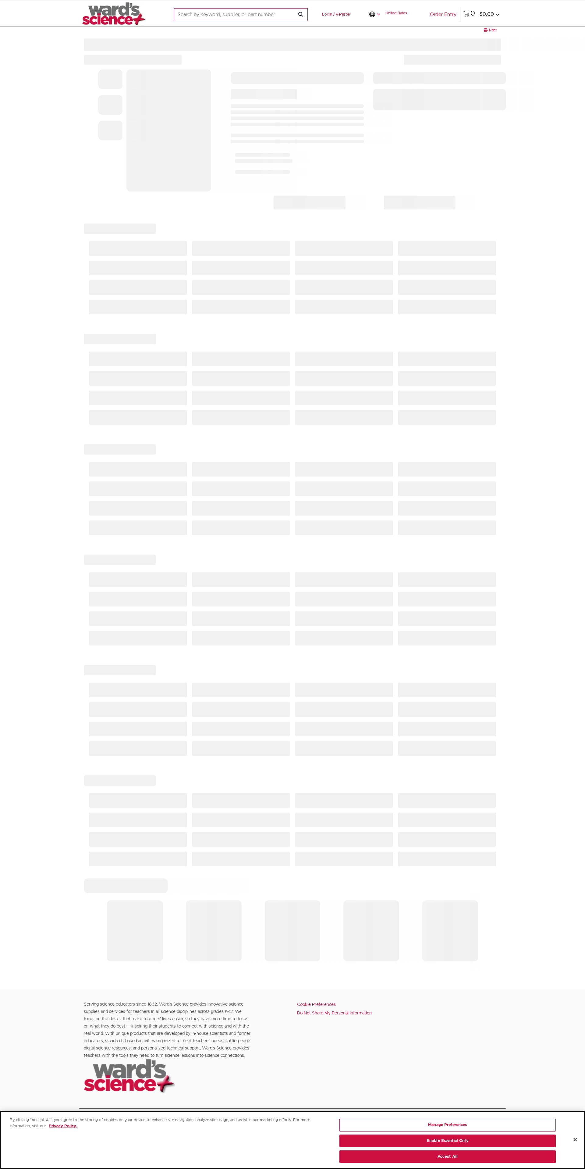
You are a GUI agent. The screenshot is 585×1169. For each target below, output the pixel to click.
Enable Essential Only (448, 1141)
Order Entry (443, 14)
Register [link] (343, 14)
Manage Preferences (447, 1125)
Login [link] (327, 14)
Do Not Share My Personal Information (334, 1013)
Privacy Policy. (63, 1126)
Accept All (448, 1156)
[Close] (575, 1139)
